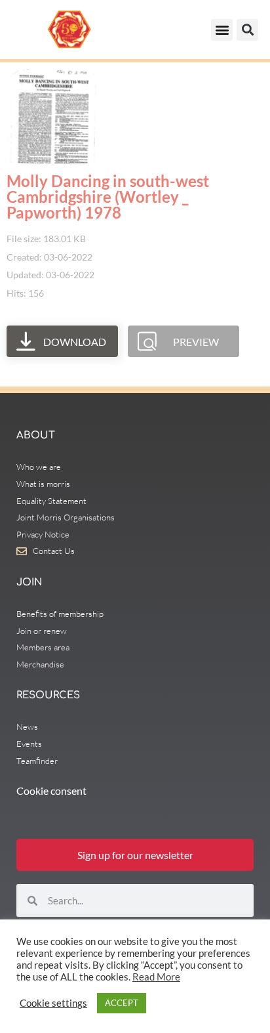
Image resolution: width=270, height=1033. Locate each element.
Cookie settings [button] (53, 1003)
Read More (156, 976)
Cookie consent (51, 790)
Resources (48, 695)
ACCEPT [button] (121, 1003)
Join (29, 582)
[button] (222, 30)
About (35, 435)
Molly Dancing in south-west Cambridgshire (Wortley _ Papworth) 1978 (108, 196)
